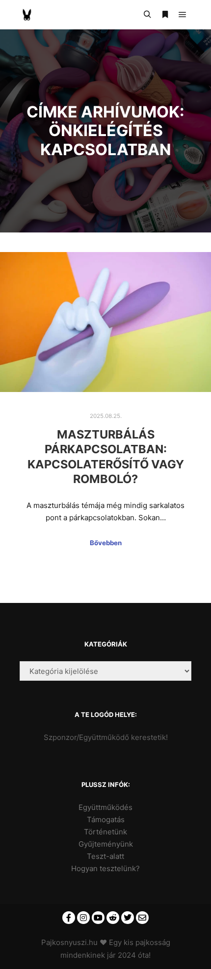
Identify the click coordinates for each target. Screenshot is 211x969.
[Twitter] (127, 917)
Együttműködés (105, 807)
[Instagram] (83, 917)
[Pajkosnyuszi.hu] (27, 14)
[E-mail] (142, 917)
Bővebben (106, 543)
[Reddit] (112, 917)
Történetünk (105, 831)
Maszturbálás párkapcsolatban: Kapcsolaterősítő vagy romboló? (105, 456)
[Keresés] (147, 14)
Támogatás (106, 819)
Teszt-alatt (105, 856)
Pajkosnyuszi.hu (69, 942)
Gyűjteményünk (106, 844)
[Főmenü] (182, 14)
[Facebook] (68, 917)
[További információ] (165, 14)
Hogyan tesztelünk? (105, 868)
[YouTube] (98, 917)
